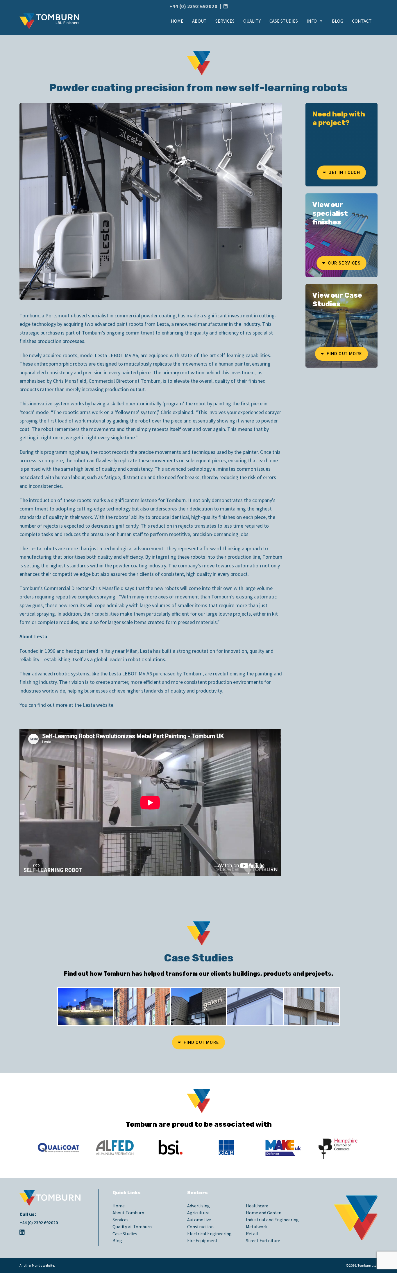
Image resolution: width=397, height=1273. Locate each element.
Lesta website (98, 705)
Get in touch (343, 172)
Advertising (198, 1206)
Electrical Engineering (209, 1233)
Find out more (344, 353)
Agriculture (198, 1213)
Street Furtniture (263, 1240)
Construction (200, 1226)
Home (177, 21)
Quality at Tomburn (132, 1226)
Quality (252, 21)
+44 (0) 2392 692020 (193, 6)
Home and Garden (263, 1213)
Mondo (37, 1265)
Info (312, 21)
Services (225, 21)
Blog (337, 21)
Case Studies (283, 21)
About (199, 21)
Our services (344, 263)
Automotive (199, 1219)
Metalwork (256, 1226)
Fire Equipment (202, 1240)
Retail (252, 1233)
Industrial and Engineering (272, 1219)
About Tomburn (128, 1213)
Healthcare (257, 1206)
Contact (362, 21)
